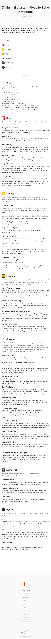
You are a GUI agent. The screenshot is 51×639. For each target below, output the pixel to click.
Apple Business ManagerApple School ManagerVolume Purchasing (25, 619)
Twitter (25, 594)
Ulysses (8, 54)
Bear (7, 45)
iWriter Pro (9, 63)
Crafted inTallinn (25, 632)
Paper (8, 40)
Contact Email (25, 590)
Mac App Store (25, 600)
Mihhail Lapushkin (27, 636)
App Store (25, 604)
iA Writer (9, 58)
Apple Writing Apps (25, 611)
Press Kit (25, 607)
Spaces (8, 49)
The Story (25, 597)
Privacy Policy (25, 614)
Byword (8, 67)
